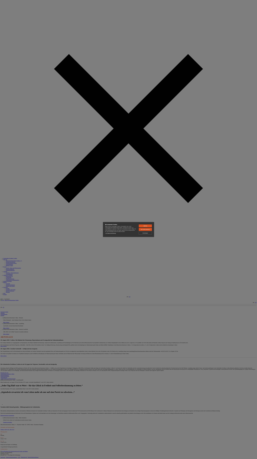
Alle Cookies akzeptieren (145, 229)
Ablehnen (145, 225)
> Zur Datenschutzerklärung (110, 233)
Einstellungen (145, 233)
